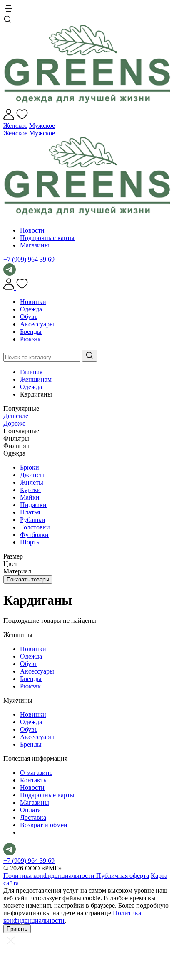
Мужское (42, 125)
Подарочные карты (47, 237)
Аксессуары (37, 324)
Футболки (34, 534)
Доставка (33, 817)
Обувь (28, 316)
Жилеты (31, 482)
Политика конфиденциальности (49, 875)
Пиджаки (33, 504)
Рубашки (32, 519)
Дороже (14, 423)
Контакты (34, 780)
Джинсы (32, 474)
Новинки (33, 301)
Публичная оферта (122, 875)
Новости (32, 230)
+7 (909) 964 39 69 (29, 259)
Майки (30, 497)
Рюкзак (30, 339)
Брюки (29, 467)
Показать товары (28, 579)
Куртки (30, 489)
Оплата (30, 809)
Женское (15, 125)
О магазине (36, 772)
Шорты (30, 542)
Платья (30, 512)
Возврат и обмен (43, 824)
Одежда (31, 309)
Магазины (34, 245)
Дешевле (15, 415)
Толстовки (35, 527)
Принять (17, 929)
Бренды (31, 331)
